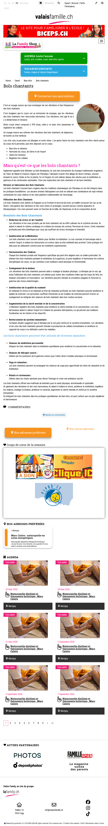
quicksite (17, 823)
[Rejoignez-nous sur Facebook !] (88, 802)
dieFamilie (24, 3)
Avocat (75, 3)
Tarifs (82, 823)
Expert (67, 3)
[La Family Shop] (22, 45)
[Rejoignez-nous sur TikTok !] (88, 814)
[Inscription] (96, 3)
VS (17, 3)
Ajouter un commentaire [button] (55, 415)
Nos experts (75, 823)
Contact (66, 823)
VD (5, 3)
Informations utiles (92, 823)
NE (13, 3)
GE (9, 3)
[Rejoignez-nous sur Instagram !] (88, 808)
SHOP (6, 8)
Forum (102, 823)
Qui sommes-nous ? (56, 823)
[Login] (102, 3)
